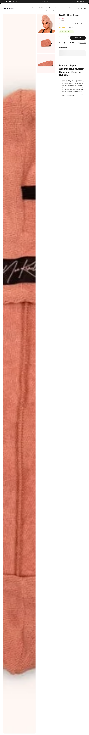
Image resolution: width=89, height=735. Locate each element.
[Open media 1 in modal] (19, 374)
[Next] (61, 1)
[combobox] (79, 1)
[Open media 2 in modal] (46, 23)
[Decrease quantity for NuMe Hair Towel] (60, 38)
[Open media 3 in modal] (46, 43)
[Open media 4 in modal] (46, 63)
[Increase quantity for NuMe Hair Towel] (67, 38)
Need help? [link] (83, 42)
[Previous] (27, 1)
